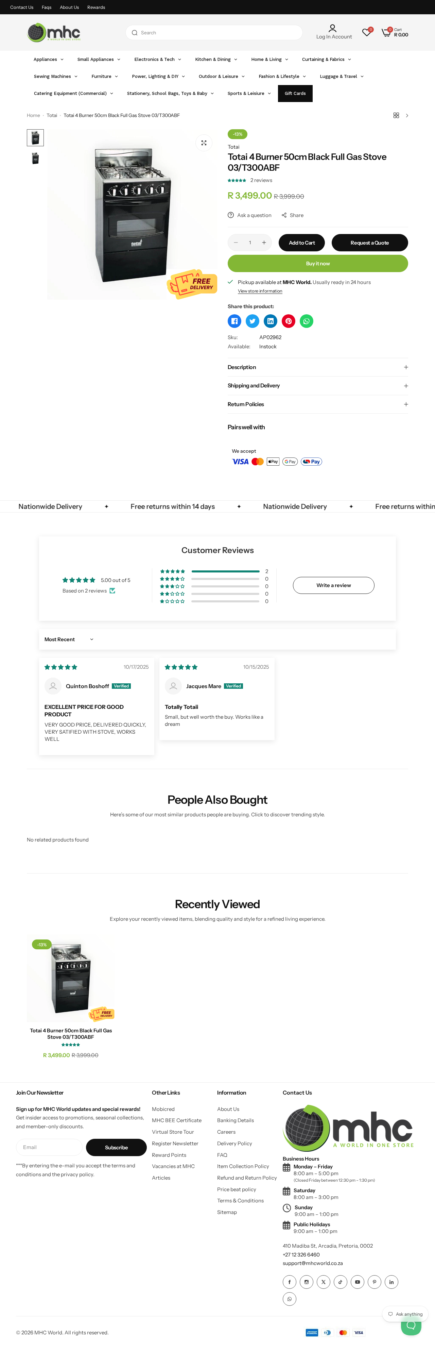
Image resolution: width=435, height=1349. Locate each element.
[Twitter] (323, 1282)
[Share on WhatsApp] (306, 321)
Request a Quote (370, 242)
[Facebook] (289, 1282)
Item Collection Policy (243, 1166)
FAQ (222, 1155)
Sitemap (227, 1212)
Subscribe (116, 1147)
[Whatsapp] (289, 1299)
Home (33, 115)
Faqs (46, 7)
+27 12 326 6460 (301, 1254)
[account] (334, 28)
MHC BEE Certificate (177, 1120)
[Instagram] (306, 1282)
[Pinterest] (374, 1282)
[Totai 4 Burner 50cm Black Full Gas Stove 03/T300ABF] (71, 978)
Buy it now (318, 263)
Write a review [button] (333, 585)
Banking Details (235, 1120)
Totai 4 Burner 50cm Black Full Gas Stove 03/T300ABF (71, 1033)
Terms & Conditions (240, 1200)
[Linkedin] (391, 1282)
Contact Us (21, 7)
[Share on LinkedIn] (270, 321)
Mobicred (163, 1109)
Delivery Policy (234, 1143)
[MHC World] (54, 32)
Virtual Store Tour (173, 1132)
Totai (52, 115)
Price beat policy (236, 1189)
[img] (61, 667)
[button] (237, 180)
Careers (226, 1132)
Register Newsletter (175, 1143)
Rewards (96, 7)
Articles (161, 1178)
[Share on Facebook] (234, 321)
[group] (132, 214)
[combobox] (214, 32)
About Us (69, 7)
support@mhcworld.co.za (313, 1263)
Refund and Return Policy (247, 1178)
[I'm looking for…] (134, 32)
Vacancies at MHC (173, 1166)
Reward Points (169, 1155)
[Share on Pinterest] (288, 321)
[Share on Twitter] (252, 321)
